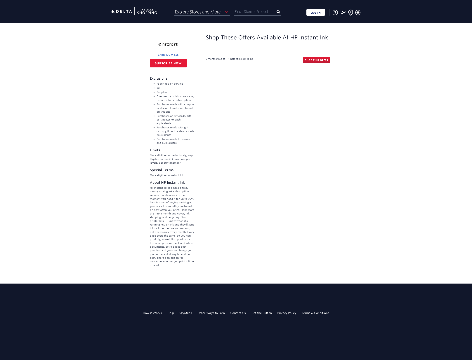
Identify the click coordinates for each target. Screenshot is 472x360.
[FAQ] (335, 12)
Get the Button (261, 313)
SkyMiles (185, 313)
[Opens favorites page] (357, 12)
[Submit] (278, 11)
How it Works (152, 313)
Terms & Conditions (315, 313)
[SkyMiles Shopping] (134, 11)
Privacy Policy (286, 313)
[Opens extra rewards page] (343, 12)
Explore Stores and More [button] (198, 12)
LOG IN (315, 12)
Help (170, 313)
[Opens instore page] (350, 13)
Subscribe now (168, 63)
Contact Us (238, 313)
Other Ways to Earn (211, 313)
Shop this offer (316, 60)
